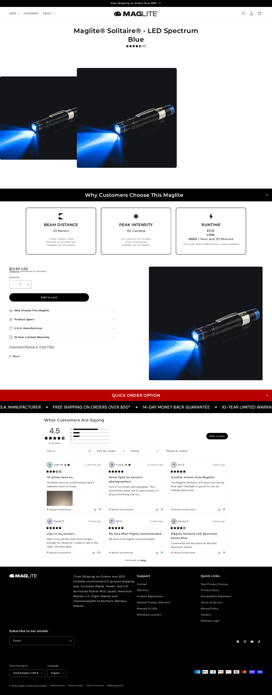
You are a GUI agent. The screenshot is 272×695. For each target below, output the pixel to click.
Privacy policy (75, 685)
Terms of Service (211, 602)
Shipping (14, 271)
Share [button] (16, 356)
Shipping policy (115, 685)
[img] (65, 465)
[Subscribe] (70, 641)
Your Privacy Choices (214, 584)
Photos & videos (177, 451)
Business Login (210, 620)
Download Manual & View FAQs (31, 347)
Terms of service (95, 685)
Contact (142, 584)
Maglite (22, 685)
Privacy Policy (210, 590)
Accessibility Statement (216, 596)
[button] (14, 13)
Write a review (217, 436)
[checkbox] (178, 451)
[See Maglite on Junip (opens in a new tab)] (143, 560)
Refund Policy (209, 608)
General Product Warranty (153, 602)
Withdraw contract (149, 614)
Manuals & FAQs (147, 608)
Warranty (143, 590)
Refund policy (58, 685)
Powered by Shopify (37, 685)
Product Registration (150, 596)
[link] (136, 46)
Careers (206, 614)
